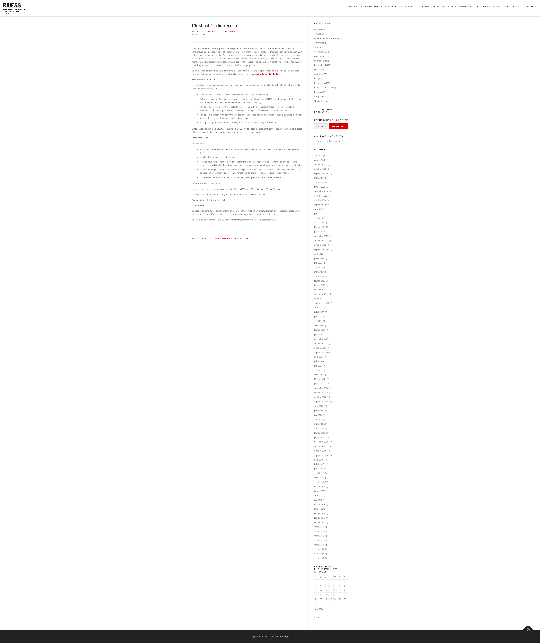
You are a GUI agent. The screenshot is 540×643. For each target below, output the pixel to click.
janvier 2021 (319, 383)
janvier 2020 (319, 437)
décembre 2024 (321, 191)
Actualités (411, 7)
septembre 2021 (321, 352)
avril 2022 (318, 325)
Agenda (425, 7)
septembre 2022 (321, 303)
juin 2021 (318, 365)
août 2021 (318, 356)
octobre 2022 (320, 298)
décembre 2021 (321, 339)
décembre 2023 (321, 236)
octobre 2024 (320, 200)
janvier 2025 (319, 186)
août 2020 (318, 406)
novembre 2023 (321, 240)
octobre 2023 (320, 245)
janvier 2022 (319, 334)
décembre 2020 (321, 388)
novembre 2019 (321, 446)
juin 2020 (318, 415)
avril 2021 (318, 374)
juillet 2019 (319, 464)
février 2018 (319, 504)
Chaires (486, 7)
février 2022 (319, 330)
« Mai (316, 617)
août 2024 (318, 209)
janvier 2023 (319, 285)
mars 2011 (319, 540)
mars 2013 (319, 531)
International (320, 65)
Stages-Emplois (228, 32)
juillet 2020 (319, 410)
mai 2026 (318, 155)
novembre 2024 (321, 195)
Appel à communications (325, 38)
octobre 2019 (320, 450)
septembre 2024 (321, 204)
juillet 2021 (319, 361)
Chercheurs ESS (440, 7)
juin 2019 (318, 468)
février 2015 (319, 522)
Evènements (319, 56)
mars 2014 (319, 526)
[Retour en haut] (528, 630)
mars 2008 (319, 553)
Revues (317, 92)
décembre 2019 (321, 441)
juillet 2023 (319, 258)
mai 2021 (318, 370)
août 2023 (318, 254)
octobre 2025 (320, 169)
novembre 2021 (321, 343)
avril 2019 (318, 477)
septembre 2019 (321, 455)
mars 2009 (319, 549)
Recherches (212, 32)
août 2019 (318, 459)
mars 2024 (319, 222)
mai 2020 (318, 419)
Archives (318, 42)
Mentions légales (283, 636)
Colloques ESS (320, 51)
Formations (372, 7)
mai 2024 (318, 218)
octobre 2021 (320, 348)
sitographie (319, 96)
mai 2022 (318, 321)
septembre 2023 (321, 249)
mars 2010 (319, 544)
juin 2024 (318, 213)
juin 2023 (318, 262)
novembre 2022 (321, 294)
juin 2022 (318, 316)
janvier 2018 (319, 509)
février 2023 (319, 280)
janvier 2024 (319, 231)
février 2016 (319, 518)
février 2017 (319, 513)
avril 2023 (318, 271)
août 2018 (318, 495)
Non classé (319, 69)
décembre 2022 (321, 289)
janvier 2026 (319, 160)
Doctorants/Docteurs (465, 7)
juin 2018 (318, 500)
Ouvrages (318, 74)
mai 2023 (318, 267)
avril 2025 (318, 177)
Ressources (531, 7)
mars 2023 (319, 276)
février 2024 (319, 227)
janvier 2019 (319, 491)
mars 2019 (319, 482)
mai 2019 (318, 473)
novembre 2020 (321, 392)
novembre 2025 (321, 164)
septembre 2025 (321, 173)
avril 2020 (318, 424)
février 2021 (319, 379)
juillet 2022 (319, 312)
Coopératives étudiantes (507, 7)
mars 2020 (319, 428)
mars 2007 (319, 558)
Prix (316, 78)
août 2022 (318, 307)
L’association (355, 7)
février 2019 (319, 486)
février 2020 (319, 433)
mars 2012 (319, 535)
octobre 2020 (320, 397)
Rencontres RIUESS (391, 7)
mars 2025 (319, 182)
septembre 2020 (321, 401)
